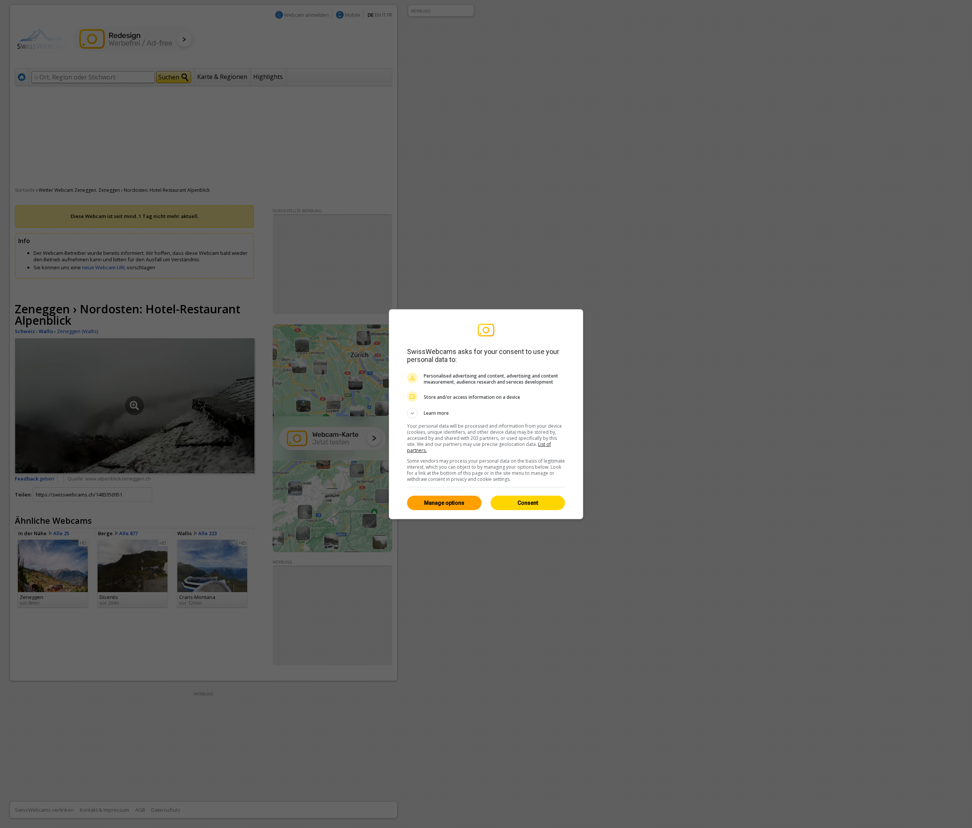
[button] (486, 413)
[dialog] (486, 414)
